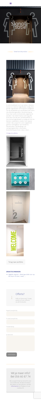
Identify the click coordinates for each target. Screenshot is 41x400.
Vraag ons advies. (12, 133)
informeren (15, 386)
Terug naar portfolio (16, 262)
